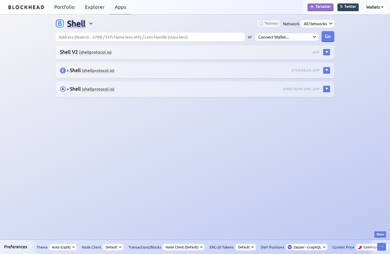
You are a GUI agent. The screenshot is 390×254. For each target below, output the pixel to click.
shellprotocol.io (95, 52)
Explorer (95, 7)
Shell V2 (69, 52)
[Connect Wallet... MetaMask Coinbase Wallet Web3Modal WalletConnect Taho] (286, 37)
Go (328, 36)
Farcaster (323, 7)
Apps (120, 7)
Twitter (350, 7)
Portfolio (64, 7)
